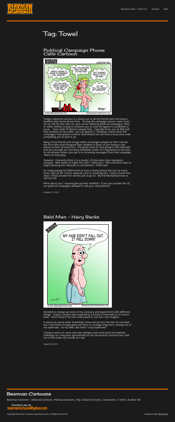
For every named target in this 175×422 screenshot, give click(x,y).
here (62, 155)
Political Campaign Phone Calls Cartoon (74, 52)
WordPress (163, 414)
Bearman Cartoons (29, 394)
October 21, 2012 (51, 192)
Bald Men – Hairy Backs (71, 217)
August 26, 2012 (50, 344)
